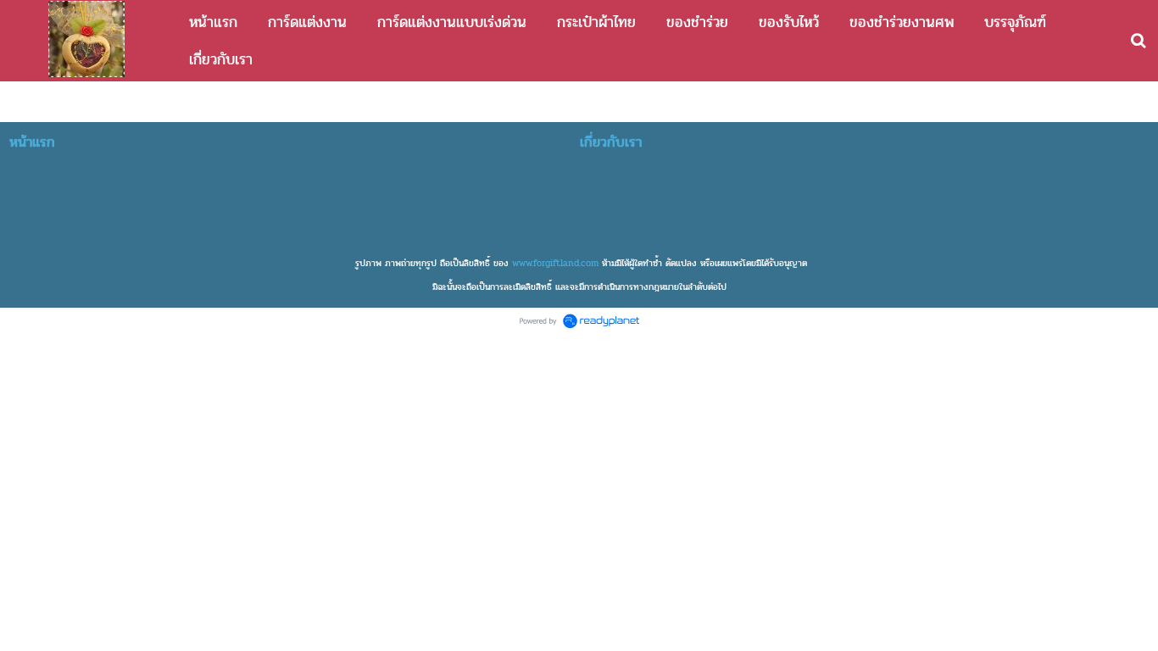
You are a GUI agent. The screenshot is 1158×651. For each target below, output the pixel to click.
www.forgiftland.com (555, 263)
